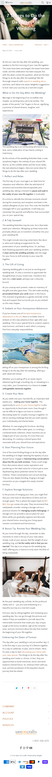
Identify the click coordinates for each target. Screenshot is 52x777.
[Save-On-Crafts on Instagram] (24, 748)
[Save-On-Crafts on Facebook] (21, 748)
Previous (38, 45)
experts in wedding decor (35, 81)
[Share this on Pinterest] (28, 688)
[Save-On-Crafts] (26, 2)
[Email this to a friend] (34, 688)
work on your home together (28, 405)
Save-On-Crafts (21, 755)
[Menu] (1, 2)
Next (46, 45)
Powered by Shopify (35, 755)
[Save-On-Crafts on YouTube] (30, 748)
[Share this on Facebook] (22, 688)
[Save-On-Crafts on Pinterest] (27, 748)
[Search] (42, 2)
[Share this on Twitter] (16, 688)
